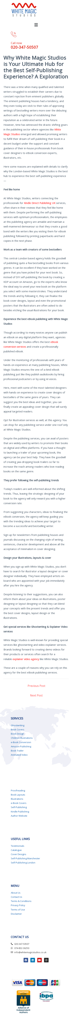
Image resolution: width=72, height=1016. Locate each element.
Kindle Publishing (20, 811)
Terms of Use (18, 909)
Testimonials (17, 845)
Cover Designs (18, 854)
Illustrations (17, 798)
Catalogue (16, 850)
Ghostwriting (17, 725)
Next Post (36, 695)
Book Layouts (18, 794)
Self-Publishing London (23, 862)
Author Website (19, 815)
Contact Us (16, 896)
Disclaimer (16, 913)
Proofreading (18, 790)
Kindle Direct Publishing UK (39, 203)
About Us (15, 892)
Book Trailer (17, 750)
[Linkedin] (32, 960)
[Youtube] (39, 960)
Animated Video (19, 754)
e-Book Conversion (21, 742)
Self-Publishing (19, 807)
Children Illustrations (22, 737)
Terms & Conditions (21, 901)
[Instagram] (46, 960)
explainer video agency (26, 659)
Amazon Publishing (21, 746)
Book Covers (17, 729)
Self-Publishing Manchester (25, 858)
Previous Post (36, 686)
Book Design (17, 733)
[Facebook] (26, 960)
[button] (36, 24)
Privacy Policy (18, 905)
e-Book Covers (18, 803)
